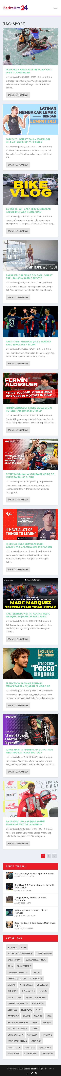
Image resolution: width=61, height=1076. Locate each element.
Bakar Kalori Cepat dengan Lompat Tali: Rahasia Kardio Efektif (29, 277)
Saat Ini (38, 1016)
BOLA (29, 890)
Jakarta (43, 991)
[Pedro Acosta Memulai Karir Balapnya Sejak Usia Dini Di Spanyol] (30, 524)
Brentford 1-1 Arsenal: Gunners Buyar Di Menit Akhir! (34, 886)
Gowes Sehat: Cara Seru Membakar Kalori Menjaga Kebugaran (28, 210)
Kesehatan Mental (18, 1003)
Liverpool (26, 1009)
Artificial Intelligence (20, 953)
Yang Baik (46, 1034)
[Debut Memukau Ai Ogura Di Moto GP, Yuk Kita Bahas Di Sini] (30, 454)
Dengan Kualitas (17, 978)
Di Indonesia (26, 984)
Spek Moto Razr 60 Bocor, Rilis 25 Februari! (30, 911)
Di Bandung (36, 978)
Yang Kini (30, 1047)
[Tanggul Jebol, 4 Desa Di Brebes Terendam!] (9, 899)
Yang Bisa (36, 1041)
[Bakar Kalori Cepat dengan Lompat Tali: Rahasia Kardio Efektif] (30, 255)
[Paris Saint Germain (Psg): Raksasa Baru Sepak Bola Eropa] (30, 321)
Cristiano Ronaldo (18, 972)
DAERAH (36, 972)
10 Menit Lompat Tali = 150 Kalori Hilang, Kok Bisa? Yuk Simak (28, 141)
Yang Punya (14, 1053)
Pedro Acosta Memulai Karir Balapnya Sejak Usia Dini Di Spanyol (29, 545)
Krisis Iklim (38, 1003)
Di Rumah (12, 991)
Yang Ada (32, 1034)
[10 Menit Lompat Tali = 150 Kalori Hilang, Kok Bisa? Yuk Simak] (30, 119)
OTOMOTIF (31, 915)
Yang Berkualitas (17, 1041)
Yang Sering (30, 1053)
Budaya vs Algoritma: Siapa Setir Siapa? (34, 873)
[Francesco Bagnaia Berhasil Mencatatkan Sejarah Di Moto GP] (30, 663)
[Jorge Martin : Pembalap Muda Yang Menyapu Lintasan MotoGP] (30, 729)
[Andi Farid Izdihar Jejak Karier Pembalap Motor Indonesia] (30, 799)
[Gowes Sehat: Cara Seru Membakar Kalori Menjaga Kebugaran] (30, 189)
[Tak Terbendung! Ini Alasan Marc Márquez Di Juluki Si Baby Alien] (30, 593)
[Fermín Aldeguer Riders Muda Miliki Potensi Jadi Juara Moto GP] (30, 388)
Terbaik (47, 1022)
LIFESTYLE (30, 876)
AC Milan (12, 947)
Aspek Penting (44, 953)
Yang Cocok (14, 1047)
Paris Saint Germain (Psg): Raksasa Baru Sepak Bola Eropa (28, 343)
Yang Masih (45, 1047)
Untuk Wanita (15, 1034)
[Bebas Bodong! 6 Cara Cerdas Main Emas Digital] (9, 924)
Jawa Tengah (15, 997)
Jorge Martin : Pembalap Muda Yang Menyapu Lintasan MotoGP (29, 751)
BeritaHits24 (30, 1068)
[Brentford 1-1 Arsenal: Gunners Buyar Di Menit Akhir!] (9, 886)
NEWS (29, 903)
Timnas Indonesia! (17, 1028)
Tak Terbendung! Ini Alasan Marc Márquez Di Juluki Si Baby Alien (28, 615)
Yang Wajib (47, 1053)
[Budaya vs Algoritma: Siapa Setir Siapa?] (9, 875)
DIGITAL (30, 928)
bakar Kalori (15, 959)
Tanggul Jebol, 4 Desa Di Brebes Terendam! (30, 899)
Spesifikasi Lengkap (18, 1022)
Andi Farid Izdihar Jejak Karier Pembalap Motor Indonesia (25, 823)
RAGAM (26, 1016)
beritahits (14, 77)
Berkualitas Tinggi (36, 959)
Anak (24, 947)
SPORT (33, 77)
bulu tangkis (24, 966)
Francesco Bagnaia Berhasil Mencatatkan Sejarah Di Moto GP (28, 685)
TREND (34, 1028)
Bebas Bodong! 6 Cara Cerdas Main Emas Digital (34, 924)
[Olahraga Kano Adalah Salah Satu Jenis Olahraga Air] (30, 46)
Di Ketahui (42, 984)
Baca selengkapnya (18, 95)
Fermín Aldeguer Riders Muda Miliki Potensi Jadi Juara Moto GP (29, 409)
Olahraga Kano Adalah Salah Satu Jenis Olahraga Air (29, 71)
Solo (49, 1016)
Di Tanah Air (28, 991)
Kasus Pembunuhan (36, 997)
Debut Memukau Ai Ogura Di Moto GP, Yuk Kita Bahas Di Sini (30, 476)
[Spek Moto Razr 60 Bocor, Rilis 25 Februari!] (9, 912)
